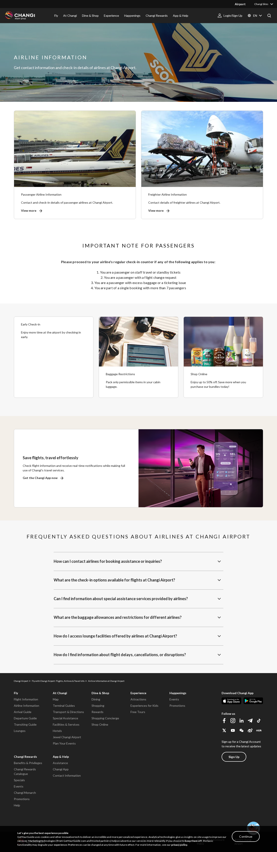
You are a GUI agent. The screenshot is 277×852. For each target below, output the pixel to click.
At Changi (60, 693)
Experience (138, 693)
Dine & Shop (100, 693)
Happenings (177, 693)
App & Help (61, 756)
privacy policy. (179, 844)
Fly (16, 693)
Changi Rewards (25, 756)
